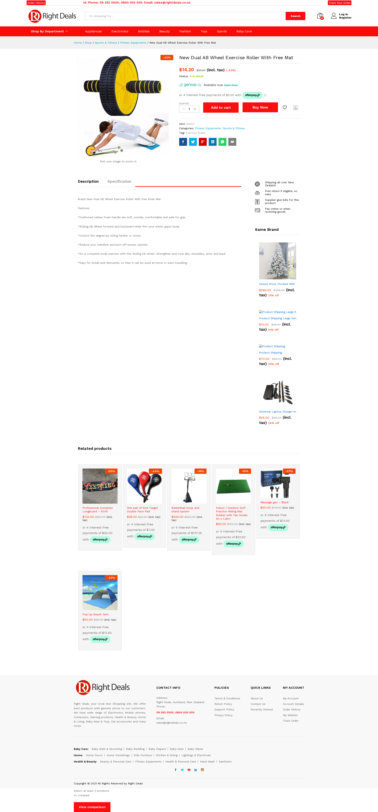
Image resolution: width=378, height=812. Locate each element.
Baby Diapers (157, 748)
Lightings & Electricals (196, 755)
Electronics (119, 31)
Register (345, 17)
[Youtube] (189, 770)
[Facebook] (175, 770)
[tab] (90, 183)
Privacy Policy (223, 715)
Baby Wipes (195, 748)
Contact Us (258, 703)
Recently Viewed (262, 709)
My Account (290, 698)
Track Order (290, 720)
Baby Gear (177, 748)
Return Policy (223, 703)
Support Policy (224, 709)
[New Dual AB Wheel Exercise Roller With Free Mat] (183, 142)
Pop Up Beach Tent (95, 614)
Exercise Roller (195, 132)
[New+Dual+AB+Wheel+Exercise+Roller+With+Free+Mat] (193, 142)
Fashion (185, 31)
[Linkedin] (195, 770)
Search (295, 16)
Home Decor (94, 755)
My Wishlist (290, 715)
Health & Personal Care (180, 761)
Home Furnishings (118, 755)
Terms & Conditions (227, 698)
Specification (119, 181)
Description (88, 181)
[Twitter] (182, 770)
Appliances (93, 31)
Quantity (184, 103)
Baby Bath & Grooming (107, 748)
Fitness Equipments (208, 128)
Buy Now (260, 107)
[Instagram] (202, 770)
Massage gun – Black (274, 502)
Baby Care (244, 31)
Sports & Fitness (234, 128)
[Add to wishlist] (285, 107)
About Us (257, 698)
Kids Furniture (143, 755)
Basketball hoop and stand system (185, 509)
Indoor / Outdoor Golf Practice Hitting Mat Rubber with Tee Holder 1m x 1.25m (232, 513)
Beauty (164, 31)
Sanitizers (225, 761)
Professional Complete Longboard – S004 (97, 509)
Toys (204, 31)
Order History (36, 2)
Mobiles (144, 31)
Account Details (293, 703)
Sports (222, 31)
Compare (296, 107)
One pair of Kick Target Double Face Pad (142, 509)
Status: (184, 76)
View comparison (92, 807)
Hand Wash (207, 761)
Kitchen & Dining (167, 755)
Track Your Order (340, 2)
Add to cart (221, 107)
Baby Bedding (135, 748)
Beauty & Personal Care (115, 761)
